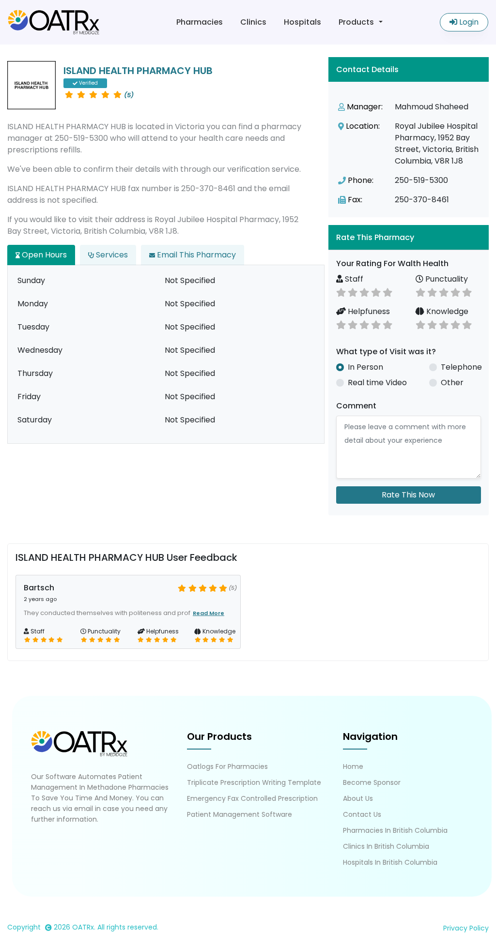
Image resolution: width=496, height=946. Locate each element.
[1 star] (341, 291)
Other (452, 382)
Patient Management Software (239, 814)
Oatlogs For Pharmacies (227, 766)
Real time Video (377, 382)
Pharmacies (199, 22)
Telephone (461, 367)
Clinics (253, 22)
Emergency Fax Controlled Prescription (252, 798)
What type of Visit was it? (386, 351)
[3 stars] (364, 291)
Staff (353, 279)
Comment (356, 405)
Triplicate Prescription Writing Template (254, 782)
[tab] (408, 237)
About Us (358, 798)
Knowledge (446, 311)
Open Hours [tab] (43, 254)
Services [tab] (111, 254)
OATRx (83, 927)
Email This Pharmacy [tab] (195, 254)
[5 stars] (387, 291)
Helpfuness (368, 311)
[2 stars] (352, 291)
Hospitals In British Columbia (390, 862)
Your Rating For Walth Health (392, 263)
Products (356, 22)
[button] (408, 237)
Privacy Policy (466, 928)
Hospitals (302, 22)
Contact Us (362, 814)
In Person (365, 367)
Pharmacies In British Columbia (395, 830)
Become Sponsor (372, 782)
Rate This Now (408, 494)
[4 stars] (376, 291)
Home (353, 766)
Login (468, 22)
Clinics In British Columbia (386, 846)
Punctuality (445, 279)
